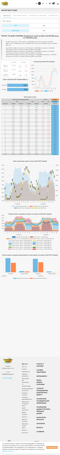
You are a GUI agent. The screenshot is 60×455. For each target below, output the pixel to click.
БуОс (44, 30)
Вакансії (24, 430)
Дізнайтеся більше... (8, 451)
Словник (40, 432)
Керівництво (26, 371)
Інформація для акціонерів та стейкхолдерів (26, 382)
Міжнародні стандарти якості (25, 403)
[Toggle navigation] (58, 4)
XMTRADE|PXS (42, 376)
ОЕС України (15, 30)
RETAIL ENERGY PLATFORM (40, 382)
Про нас (25, 364)
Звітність (24, 417)
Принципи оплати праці (25, 425)
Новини (24, 369)
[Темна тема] (39, 3)
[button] (49, 3)
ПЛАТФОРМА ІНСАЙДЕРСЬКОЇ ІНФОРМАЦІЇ (43, 401)
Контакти (25, 433)
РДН (15, 25)
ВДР (44, 25)
